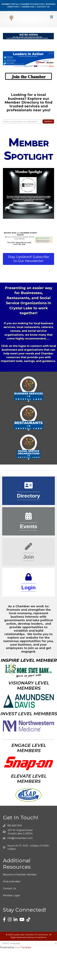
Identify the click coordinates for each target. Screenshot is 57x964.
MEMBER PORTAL (9, 4)
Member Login (11, 895)
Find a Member (12, 881)
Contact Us (9, 888)
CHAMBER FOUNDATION (32, 4)
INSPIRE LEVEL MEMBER (28, 660)
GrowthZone (40, 937)
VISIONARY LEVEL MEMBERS (28, 685)
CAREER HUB (27, 7)
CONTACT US (43, 7)
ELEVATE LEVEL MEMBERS (28, 778)
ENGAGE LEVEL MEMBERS (28, 748)
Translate (25, 947)
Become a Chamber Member (20, 874)
